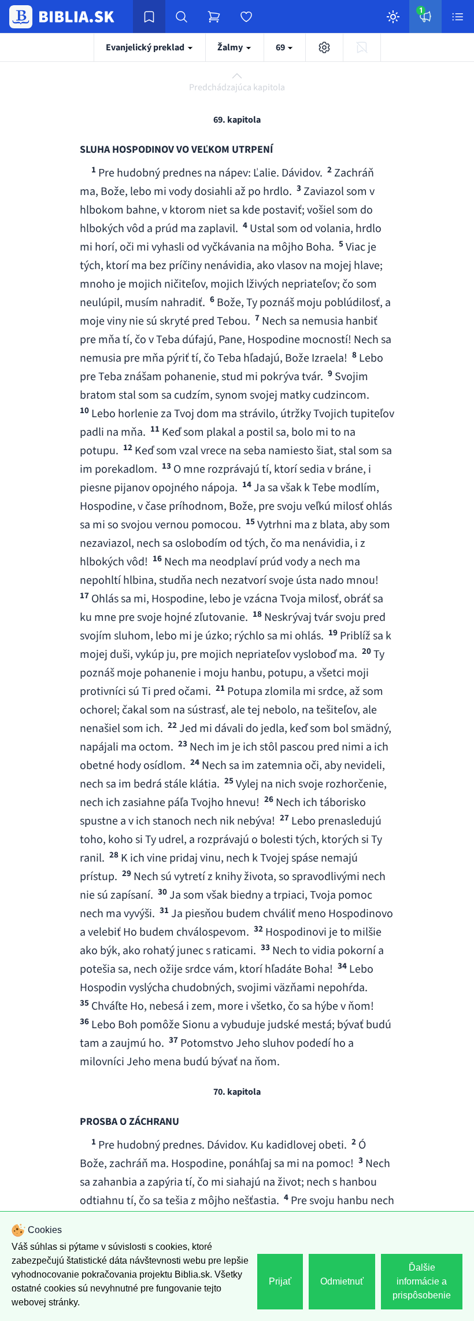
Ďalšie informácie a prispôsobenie (421, 1281)
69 (281, 47)
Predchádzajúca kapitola (237, 87)
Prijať (280, 1281)
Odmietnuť (342, 1281)
